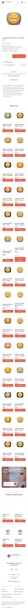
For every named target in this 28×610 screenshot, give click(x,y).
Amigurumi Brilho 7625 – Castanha (20, 355)
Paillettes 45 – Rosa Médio (19, 515)
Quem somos (5, 591)
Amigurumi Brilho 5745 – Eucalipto (19, 224)
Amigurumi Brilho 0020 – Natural (19, 279)
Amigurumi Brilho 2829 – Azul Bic (7, 404)
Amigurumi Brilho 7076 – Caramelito (8, 149)
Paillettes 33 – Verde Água (18, 540)
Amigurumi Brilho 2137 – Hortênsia (19, 379)
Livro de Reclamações (7, 597)
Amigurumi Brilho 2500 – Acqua (7, 125)
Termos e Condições (19, 589)
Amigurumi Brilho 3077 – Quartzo (19, 330)
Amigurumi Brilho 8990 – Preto (19, 404)
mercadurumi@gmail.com (14, 581)
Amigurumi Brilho (11, 65)
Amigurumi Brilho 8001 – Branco (19, 429)
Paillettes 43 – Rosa (6, 540)
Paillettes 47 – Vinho (6, 515)
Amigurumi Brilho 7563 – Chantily (19, 149)
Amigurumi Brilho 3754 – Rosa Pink (7, 199)
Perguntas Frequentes (7, 594)
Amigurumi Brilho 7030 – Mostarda (7, 429)
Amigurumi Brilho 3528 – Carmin (7, 454)
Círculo (24, 65)
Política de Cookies (18, 591)
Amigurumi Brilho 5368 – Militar (19, 125)
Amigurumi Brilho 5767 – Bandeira (19, 454)
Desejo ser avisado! (20, 259)
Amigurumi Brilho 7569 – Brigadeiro (8, 174)
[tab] (14, 72)
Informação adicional (14, 75)
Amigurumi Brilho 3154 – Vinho (7, 224)
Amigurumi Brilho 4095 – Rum (7, 330)
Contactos (4, 589)
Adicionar (19, 56)
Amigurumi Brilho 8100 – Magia (7, 279)
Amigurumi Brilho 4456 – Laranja (19, 174)
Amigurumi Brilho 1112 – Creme (7, 305)
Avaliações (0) (14, 79)
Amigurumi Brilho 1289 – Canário (7, 379)
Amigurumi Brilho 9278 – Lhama (19, 199)
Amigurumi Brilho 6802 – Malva (7, 251)
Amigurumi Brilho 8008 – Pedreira (19, 248)
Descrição (14, 71)
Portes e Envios (17, 594)
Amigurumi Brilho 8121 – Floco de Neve (19, 305)
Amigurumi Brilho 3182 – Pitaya (7, 355)
